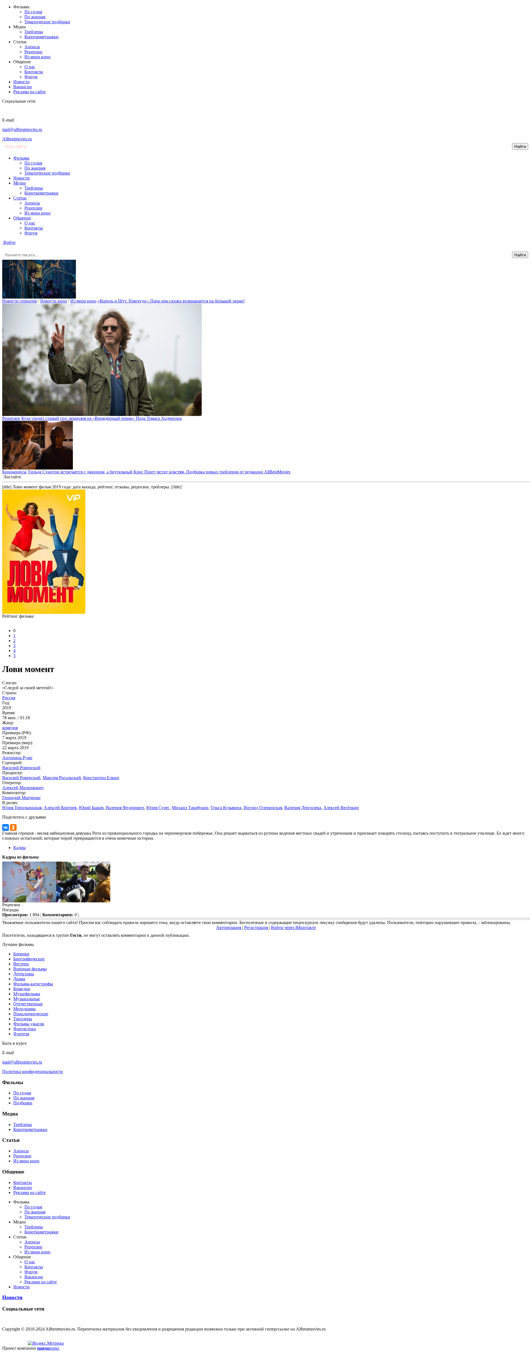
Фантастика (24, 1028)
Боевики (21, 953)
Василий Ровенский (21, 767)
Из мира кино (37, 56)
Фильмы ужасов (28, 1023)
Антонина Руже (17, 757)
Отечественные (28, 1003)
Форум (30, 76)
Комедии (21, 988)
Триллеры (22, 1018)
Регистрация (256, 927)
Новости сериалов (19, 301)
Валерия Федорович (125, 807)
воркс (48, 1348)
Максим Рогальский (62, 777)
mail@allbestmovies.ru (22, 129)
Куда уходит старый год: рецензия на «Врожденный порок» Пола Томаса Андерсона (101, 418)
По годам (33, 11)
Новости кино (53, 301)
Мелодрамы (24, 1008)
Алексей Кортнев (60, 807)
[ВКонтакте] (5, 827)
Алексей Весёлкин (341, 807)
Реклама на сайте (29, 91)
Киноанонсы (14, 471)
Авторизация (229, 927)
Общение (22, 218)
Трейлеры (33, 31)
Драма (19, 978)
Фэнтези (21, 1033)
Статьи (20, 198)
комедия (10, 727)
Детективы (23, 973)
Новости (21, 81)
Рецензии (33, 51)
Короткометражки (41, 36)
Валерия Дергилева (302, 807)
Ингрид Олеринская (263, 807)
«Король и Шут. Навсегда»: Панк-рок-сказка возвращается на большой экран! (171, 301)
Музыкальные (26, 998)
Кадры (19, 847)
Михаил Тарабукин (190, 807)
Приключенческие (30, 1013)
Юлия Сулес (158, 807)
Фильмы (21, 158)
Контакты (33, 71)
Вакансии (22, 86)
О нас (29, 66)
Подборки (22, 1102)
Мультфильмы (26, 993)
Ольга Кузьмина (226, 807)
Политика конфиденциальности (32, 1071)
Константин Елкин (101, 777)
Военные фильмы (30, 968)
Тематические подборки (47, 21)
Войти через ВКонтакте (293, 927)
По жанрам (34, 16)
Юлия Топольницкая (22, 807)
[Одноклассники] (13, 827)
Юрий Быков (91, 807)
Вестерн (21, 963)
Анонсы (32, 46)
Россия (8, 697)
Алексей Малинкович (23, 787)
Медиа (19, 183)
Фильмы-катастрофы (33, 983)
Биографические (29, 958)
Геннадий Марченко (21, 797)
